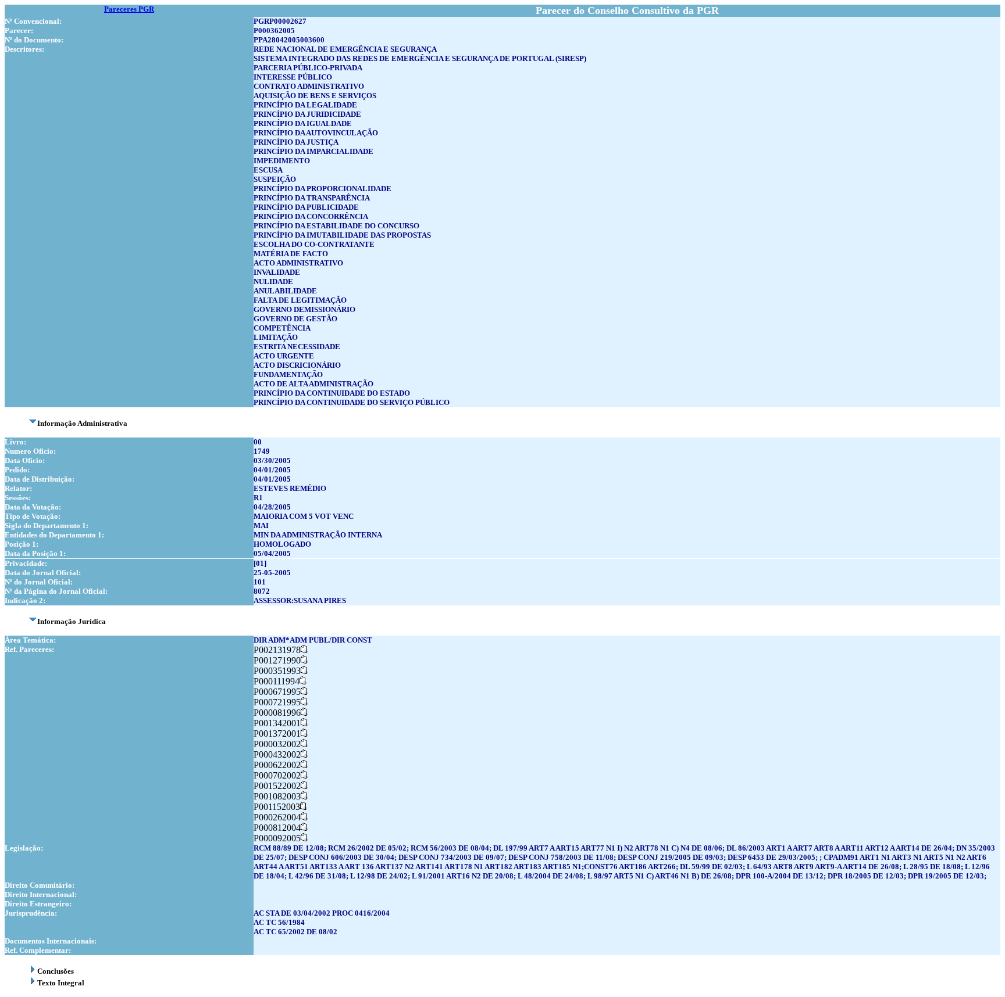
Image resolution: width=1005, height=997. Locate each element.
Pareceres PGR (129, 9)
